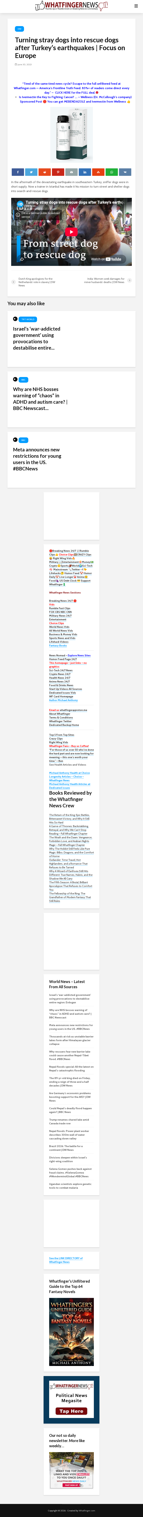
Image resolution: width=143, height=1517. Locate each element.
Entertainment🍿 (72, 562)
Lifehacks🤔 (56, 573)
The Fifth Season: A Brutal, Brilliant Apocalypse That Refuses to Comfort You (70, 886)
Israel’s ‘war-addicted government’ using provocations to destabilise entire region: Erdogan (70, 998)
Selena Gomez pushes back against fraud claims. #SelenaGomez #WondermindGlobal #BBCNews (70, 1172)
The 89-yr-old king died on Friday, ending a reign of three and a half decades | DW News (69, 1081)
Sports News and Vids (62, 638)
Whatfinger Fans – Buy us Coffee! (69, 746)
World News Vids (59, 627)
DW (19, 28)
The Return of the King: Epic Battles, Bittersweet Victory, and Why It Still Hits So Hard (69, 818)
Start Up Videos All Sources (65, 689)
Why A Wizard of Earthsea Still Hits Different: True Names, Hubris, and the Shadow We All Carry (71, 874)
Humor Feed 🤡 (73, 573)
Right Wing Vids (58, 742)
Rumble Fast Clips (59, 608)
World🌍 (77, 565)
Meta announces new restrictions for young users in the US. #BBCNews (37, 459)
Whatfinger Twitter (60, 721)
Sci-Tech (87, 565)
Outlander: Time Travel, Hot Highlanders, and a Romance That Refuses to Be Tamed (68, 863)
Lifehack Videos (59, 641)
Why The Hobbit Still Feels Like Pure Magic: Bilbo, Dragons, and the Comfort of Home (71, 852)
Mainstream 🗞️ (62, 569)
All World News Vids (61, 630)
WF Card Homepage (61, 696)
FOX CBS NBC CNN (60, 612)
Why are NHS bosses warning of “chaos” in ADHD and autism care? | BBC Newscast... (40, 398)
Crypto (53, 565)
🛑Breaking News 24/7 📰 (64, 550)
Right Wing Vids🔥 (64, 558)
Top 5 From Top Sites (61, 734)
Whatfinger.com (87, 1510)
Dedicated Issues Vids (62, 692)
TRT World (27, 319)
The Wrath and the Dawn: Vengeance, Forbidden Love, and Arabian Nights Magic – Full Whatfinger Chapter (70, 841)
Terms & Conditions (61, 717)
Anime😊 (82, 577)
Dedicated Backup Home (64, 725)
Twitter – (77, 569)
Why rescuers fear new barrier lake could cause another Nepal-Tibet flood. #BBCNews (69, 1055)
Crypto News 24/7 (59, 674)
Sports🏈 (66, 565)
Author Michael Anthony (63, 700)
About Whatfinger (59, 713)
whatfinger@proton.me (68, 710)
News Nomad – (70, 655)
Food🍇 (54, 580)
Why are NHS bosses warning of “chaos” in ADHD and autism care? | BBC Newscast (70, 1013)
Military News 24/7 (60, 615)
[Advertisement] (71, 515)
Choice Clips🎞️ (68, 554)
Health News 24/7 (59, 677)
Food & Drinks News (61, 685)
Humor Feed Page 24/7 (63, 659)
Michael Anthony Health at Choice (69, 773)
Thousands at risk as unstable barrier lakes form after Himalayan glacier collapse (71, 1040)
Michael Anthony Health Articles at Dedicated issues (69, 785)
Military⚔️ (55, 562)
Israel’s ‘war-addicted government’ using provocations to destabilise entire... (36, 338)
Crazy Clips (56, 738)
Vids (52, 604)
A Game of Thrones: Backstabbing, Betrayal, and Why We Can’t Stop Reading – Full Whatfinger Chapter (69, 830)
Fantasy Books (58, 645)
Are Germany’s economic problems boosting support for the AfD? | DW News (70, 1097)
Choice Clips (56, 623)
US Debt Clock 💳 (69, 580)
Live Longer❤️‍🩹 (68, 577)
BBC (23, 379)
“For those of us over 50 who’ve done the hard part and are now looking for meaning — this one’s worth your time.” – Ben (71, 755)
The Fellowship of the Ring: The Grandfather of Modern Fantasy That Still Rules (70, 897)
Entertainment (57, 619)
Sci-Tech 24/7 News (61, 670)
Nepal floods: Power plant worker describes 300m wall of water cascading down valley (69, 1134)
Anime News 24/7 (59, 681)
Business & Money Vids (63, 634)
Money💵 (87, 562)
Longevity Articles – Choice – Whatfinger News (66, 778)
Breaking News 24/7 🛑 (63, 600)
